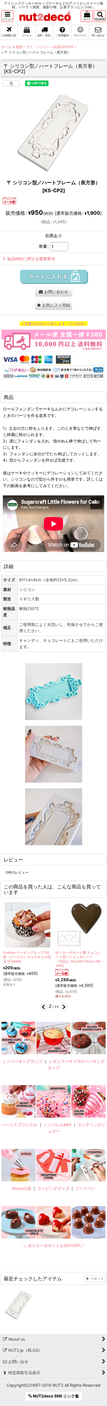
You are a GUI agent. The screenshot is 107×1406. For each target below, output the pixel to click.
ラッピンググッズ (53, 1188)
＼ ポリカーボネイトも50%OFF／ (53, 1245)
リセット (97, 1278)
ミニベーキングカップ (23, 1061)
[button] (7, 16)
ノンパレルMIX (57, 1124)
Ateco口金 (22, 1188)
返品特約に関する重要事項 (31, 258)
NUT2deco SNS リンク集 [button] (55, 1395)
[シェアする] (11, 83)
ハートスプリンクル (19, 1124)
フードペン (85, 1188)
